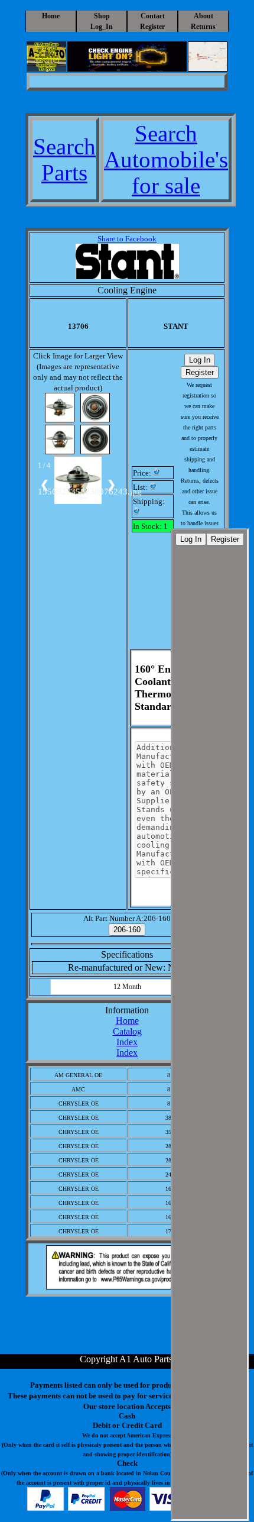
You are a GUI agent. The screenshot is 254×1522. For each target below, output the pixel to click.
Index (127, 1042)
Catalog (127, 1031)
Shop (102, 16)
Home (51, 16)
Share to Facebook (127, 238)
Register (152, 26)
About (203, 16)
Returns (203, 26)
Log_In (101, 26)
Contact (153, 16)
